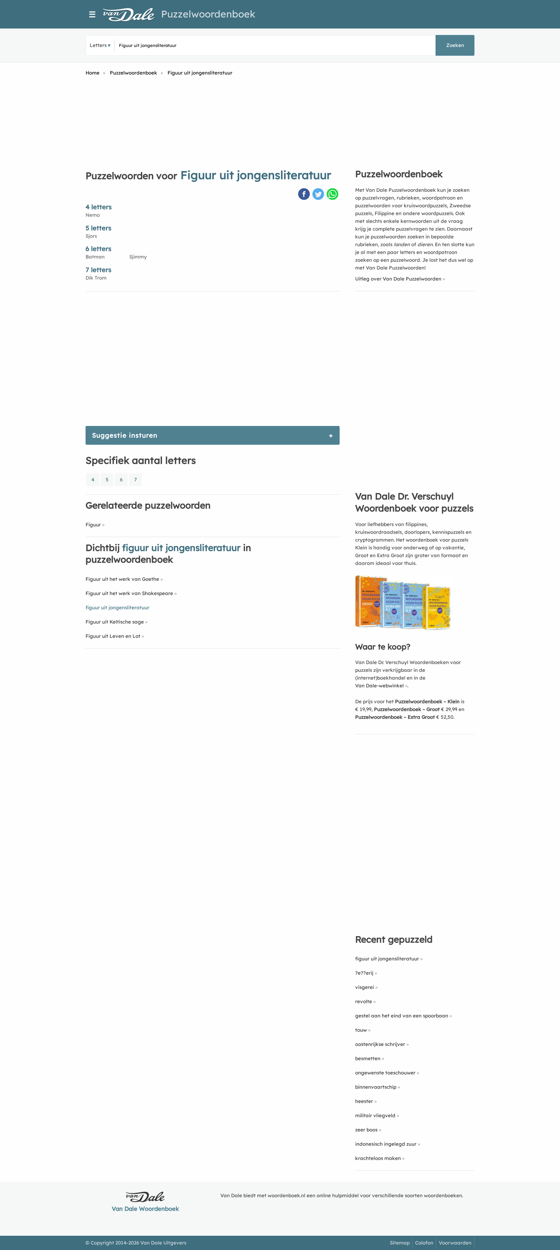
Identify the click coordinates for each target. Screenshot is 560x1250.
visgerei (364, 987)
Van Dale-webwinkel (379, 685)
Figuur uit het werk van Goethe (122, 579)
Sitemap (400, 1243)
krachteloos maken (378, 1158)
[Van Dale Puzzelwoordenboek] (132, 14)
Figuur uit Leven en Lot (113, 636)
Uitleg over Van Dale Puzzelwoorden (398, 279)
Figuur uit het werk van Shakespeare (129, 593)
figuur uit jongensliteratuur (387, 959)
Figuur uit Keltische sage (115, 622)
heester (364, 1101)
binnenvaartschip (375, 1087)
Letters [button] (98, 45)
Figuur (93, 525)
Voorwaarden (455, 1243)
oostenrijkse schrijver (380, 1044)
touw (361, 1030)
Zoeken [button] (455, 45)
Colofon (424, 1243)
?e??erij (364, 973)
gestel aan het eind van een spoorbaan (401, 1016)
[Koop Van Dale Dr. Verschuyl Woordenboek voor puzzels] (403, 629)
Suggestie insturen (125, 435)
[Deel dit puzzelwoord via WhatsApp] (333, 194)
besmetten (367, 1058)
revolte (363, 1001)
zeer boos (366, 1130)
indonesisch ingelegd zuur (385, 1144)
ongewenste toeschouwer (385, 1073)
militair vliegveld (375, 1115)
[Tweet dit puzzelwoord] (318, 194)
